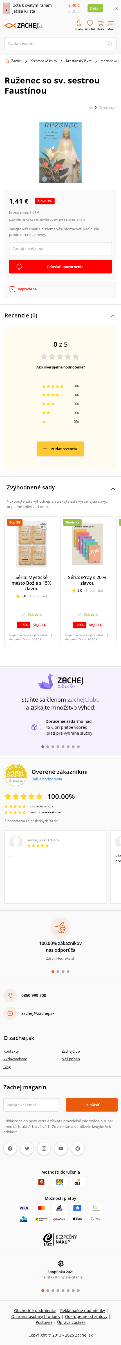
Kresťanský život (78, 60)
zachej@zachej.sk (38, 1013)
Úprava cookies (71, 1322)
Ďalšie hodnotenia (47, 778)
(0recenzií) (107, 107)
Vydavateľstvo (15, 1058)
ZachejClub (71, 1051)
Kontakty (11, 1051)
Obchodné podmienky (35, 1310)
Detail (95, 8)
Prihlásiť (91, 1104)
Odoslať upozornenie (65, 266)
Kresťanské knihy (44, 60)
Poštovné (44, 1322)
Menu (111, 29)
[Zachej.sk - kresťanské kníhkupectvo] (24, 26)
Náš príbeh (71, 1058)
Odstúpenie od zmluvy (86, 1316)
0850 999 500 (33, 995)
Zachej (16, 60)
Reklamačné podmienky (82, 1310)
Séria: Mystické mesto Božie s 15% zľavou (31, 583)
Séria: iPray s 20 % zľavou (87, 580)
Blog (7, 1066)
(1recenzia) (37, 596)
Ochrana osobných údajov (35, 1316)
